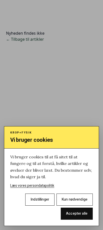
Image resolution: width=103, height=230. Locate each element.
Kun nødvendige (75, 199)
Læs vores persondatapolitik (32, 185)
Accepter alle (77, 213)
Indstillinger (39, 199)
